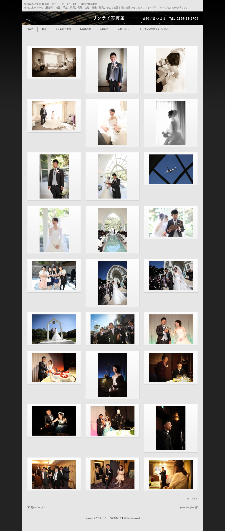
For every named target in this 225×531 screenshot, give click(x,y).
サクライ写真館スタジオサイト (155, 29)
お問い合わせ (124, 29)
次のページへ (187, 507)
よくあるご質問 (63, 29)
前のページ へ (38, 507)
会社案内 (104, 29)
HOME (30, 29)
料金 (44, 29)
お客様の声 (85, 29)
